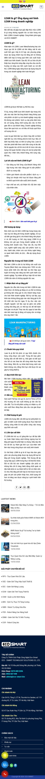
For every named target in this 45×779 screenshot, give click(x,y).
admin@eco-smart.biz (15, 677)
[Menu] (3, 6)
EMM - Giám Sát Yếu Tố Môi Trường (15, 617)
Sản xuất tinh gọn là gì (28, 221)
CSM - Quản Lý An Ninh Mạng (13, 597)
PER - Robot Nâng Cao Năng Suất (15, 612)
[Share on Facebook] (16, 487)
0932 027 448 (11, 674)
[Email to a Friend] (24, 487)
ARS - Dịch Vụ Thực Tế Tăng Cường (15, 602)
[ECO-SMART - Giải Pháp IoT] (22, 7)
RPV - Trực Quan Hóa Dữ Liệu (13, 576)
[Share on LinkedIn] (28, 487)
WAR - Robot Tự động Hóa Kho (14, 607)
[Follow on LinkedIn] (15, 765)
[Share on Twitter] (20, 487)
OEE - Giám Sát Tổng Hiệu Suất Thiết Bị (17, 582)
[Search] (41, 6)
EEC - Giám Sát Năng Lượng (13, 587)
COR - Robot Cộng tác (10, 622)
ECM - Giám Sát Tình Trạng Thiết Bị (15, 592)
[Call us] (11, 765)
